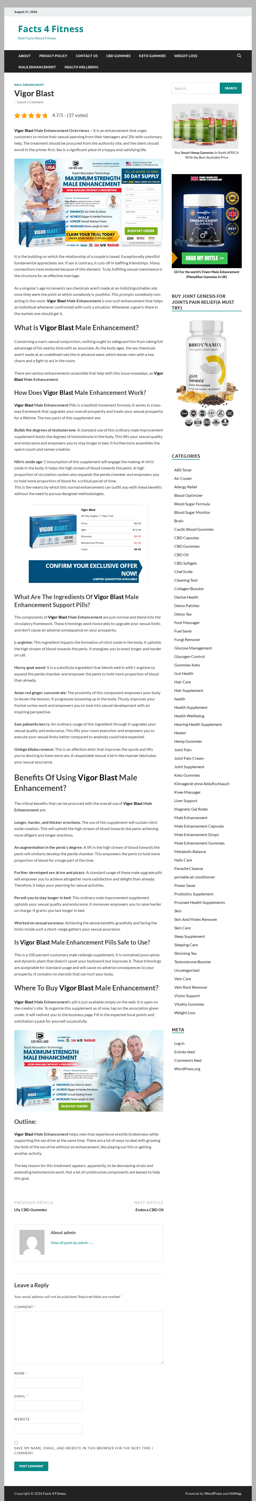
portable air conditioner (194, 876)
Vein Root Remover (191, 987)
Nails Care (183, 860)
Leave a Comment (30, 102)
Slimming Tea (185, 953)
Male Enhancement (37, 67)
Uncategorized (187, 970)
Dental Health (186, 597)
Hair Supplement (188, 690)
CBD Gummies (118, 56)
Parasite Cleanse (188, 868)
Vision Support (187, 995)
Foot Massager (187, 622)
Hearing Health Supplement (198, 724)
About (24, 56)
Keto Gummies (152, 56)
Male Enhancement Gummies (199, 843)
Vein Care (182, 978)
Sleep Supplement (189, 936)
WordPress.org (187, 1068)
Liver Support (186, 800)
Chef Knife (183, 571)
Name (21, 1373)
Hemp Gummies (188, 741)
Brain (179, 520)
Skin (178, 910)
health (179, 698)
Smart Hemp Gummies (197, 153)
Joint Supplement (189, 766)
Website (22, 1419)
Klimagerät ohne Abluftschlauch (202, 783)
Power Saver (185, 885)
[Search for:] (207, 88)
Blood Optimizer (188, 495)
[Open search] (239, 56)
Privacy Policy (53, 56)
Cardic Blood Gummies (194, 529)
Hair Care (182, 681)
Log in (179, 1043)
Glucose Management (193, 647)
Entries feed (184, 1051)
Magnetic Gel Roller (191, 809)
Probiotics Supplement (194, 893)
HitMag (235, 1493)
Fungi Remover (187, 639)
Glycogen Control (189, 656)
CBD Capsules (186, 537)
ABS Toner (183, 469)
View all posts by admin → (72, 1242)
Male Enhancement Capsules (199, 826)
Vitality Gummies (189, 1004)
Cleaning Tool (186, 580)
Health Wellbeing (81, 67)
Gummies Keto (187, 664)
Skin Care (182, 927)
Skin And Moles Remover (195, 919)
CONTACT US (87, 56)
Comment (25, 1307)
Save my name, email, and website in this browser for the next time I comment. (83, 1450)
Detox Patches (187, 605)
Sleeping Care (186, 944)
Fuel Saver (183, 631)
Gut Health (184, 673)
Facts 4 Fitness (51, 29)
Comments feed (188, 1060)
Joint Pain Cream (189, 758)
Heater (180, 732)
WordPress (213, 1493)
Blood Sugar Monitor (192, 512)
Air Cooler (183, 478)
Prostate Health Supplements (199, 902)
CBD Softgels (185, 563)
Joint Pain (183, 749)
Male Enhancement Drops (196, 834)
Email (21, 1396)
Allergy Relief (185, 486)
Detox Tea (183, 614)
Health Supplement (191, 707)
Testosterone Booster (192, 961)
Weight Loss (185, 56)
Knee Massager (187, 792)
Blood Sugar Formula (192, 503)
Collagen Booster (189, 588)
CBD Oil (181, 554)
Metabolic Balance (190, 851)
